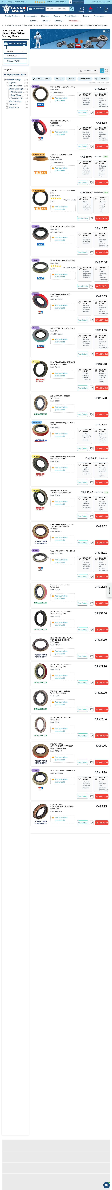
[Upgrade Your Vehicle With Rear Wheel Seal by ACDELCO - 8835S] (40, 432)
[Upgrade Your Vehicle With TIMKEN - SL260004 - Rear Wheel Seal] (40, 164)
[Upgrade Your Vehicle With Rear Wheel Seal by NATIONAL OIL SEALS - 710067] (40, 466)
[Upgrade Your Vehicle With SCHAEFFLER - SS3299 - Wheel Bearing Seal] (40, 620)
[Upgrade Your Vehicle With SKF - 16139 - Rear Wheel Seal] (40, 235)
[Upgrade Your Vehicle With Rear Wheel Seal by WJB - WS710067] (40, 303)
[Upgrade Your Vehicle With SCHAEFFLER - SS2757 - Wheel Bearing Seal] (40, 700)
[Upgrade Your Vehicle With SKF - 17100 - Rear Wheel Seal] (40, 337)
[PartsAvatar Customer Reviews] (75, 2)
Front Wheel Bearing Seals (21, 98)
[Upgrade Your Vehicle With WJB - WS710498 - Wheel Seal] (40, 779)
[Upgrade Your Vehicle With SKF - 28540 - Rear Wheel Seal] (40, 269)
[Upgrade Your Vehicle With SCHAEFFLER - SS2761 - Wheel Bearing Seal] (40, 673)
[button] (37, 9)
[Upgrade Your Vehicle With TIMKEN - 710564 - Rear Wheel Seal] (40, 200)
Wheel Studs (14, 107)
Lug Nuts (12, 83)
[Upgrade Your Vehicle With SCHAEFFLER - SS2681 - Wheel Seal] (40, 405)
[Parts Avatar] (14, 8)
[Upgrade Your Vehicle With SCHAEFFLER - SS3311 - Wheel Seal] (40, 726)
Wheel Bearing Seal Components (24, 92)
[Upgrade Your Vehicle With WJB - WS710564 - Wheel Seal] (40, 560)
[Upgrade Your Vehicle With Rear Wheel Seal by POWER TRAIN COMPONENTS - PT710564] (40, 647)
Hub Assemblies (15, 86)
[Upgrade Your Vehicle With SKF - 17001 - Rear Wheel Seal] (40, 96)
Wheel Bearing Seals (18, 89)
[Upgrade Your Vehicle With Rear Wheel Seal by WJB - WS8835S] (40, 130)
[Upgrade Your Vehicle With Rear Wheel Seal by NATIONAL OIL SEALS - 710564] (40, 371)
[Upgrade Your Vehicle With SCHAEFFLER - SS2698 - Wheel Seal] (40, 594)
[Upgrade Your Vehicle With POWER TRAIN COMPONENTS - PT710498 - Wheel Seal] (40, 813)
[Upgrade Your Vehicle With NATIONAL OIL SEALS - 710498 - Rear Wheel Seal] (40, 499)
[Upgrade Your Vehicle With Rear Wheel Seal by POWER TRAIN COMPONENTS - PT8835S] (40, 533)
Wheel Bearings (14, 80)
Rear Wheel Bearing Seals (23, 95)
